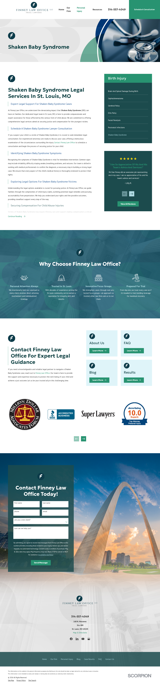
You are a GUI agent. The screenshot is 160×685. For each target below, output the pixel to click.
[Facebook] (71, 639)
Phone (16, 511)
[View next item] (131, 194)
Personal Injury (67, 659)
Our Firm (53, 659)
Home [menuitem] (61, 9)
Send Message (41, 562)
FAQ (100, 659)
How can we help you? (22, 528)
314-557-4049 (117, 9)
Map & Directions (80, 632)
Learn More (97, 350)
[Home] (34, 9)
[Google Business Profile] (89, 639)
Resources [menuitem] (97, 9)
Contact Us (109, 659)
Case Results (89, 659)
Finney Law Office (43, 373)
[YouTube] (83, 639)
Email (45, 511)
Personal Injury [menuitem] (81, 9)
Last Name (46, 503)
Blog (78, 659)
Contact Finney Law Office (64, 142)
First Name (18, 503)
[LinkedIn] (77, 639)
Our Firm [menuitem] (69, 9)
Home (44, 659)
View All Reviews (128, 204)
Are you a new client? (22, 520)
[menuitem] (128, 91)
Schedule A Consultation (144, 9)
